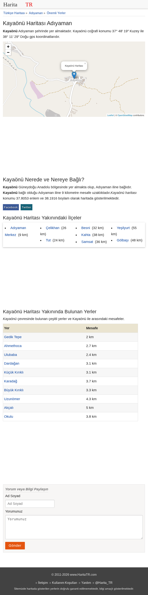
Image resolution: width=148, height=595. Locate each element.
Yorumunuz (14, 511)
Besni (85, 228)
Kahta (85, 235)
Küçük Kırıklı (14, 372)
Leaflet (110, 115)
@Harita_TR (104, 582)
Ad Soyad (12, 496)
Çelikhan (52, 228)
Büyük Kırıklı (14, 390)
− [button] (8, 52)
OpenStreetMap (125, 115)
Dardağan (11, 363)
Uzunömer (12, 399)
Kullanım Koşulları (64, 582)
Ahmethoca (13, 346)
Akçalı (8, 408)
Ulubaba (10, 355)
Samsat (87, 242)
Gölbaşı (123, 240)
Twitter (26, 207)
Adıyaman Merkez (15, 231)
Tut (48, 240)
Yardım (86, 582)
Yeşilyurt (123, 228)
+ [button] (8, 46)
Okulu (8, 416)
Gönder (15, 545)
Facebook (11, 207)
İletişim (43, 582)
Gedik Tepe (13, 337)
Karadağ (10, 381)
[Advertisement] (74, 146)
